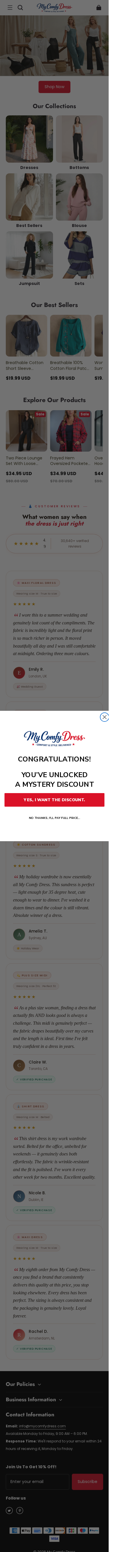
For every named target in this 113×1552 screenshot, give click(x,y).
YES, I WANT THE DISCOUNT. (54, 800)
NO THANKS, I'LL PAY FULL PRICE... (54, 818)
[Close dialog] (104, 717)
